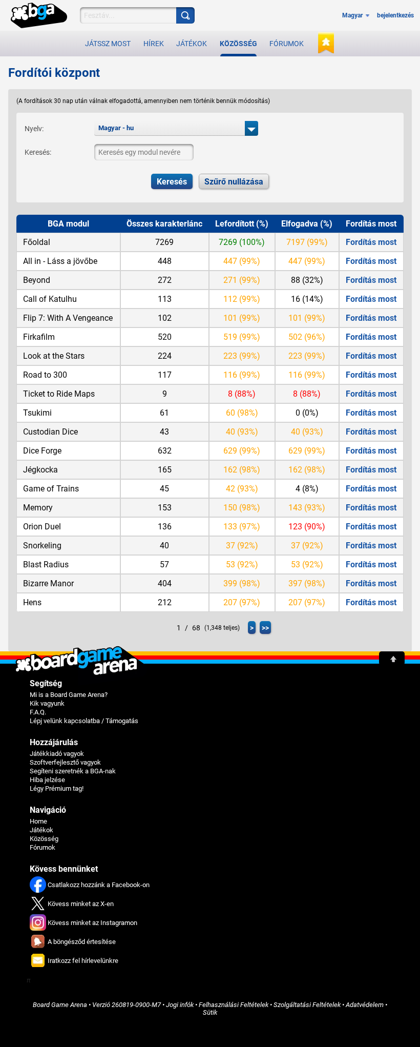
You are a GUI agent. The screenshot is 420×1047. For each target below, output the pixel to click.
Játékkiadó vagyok (57, 753)
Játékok (191, 43)
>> (265, 628)
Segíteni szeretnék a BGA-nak (73, 771)
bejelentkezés (395, 15)
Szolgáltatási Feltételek (307, 1005)
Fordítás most (371, 242)
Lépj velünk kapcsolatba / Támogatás (84, 721)
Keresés (172, 182)
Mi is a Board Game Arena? (69, 695)
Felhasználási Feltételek (233, 1005)
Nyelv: (34, 129)
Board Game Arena (60, 1005)
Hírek (153, 43)
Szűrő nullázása (233, 182)
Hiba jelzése (47, 780)
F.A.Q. (38, 712)
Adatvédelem (365, 1005)
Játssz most (108, 43)
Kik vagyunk (47, 703)
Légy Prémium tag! (56, 788)
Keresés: (38, 152)
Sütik (210, 1012)
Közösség (238, 43)
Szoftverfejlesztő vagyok (65, 762)
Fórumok (286, 43)
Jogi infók (180, 1005)
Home (38, 821)
